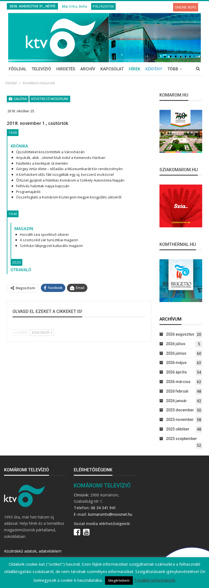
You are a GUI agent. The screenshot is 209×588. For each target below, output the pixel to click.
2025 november (180, 419)
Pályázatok (103, 6)
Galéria (20, 99)
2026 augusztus (180, 334)
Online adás (185, 7)
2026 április (176, 372)
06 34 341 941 (103, 507)
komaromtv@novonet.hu (110, 514)
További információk (154, 580)
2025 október (177, 429)
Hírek (134, 69)
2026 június (176, 353)
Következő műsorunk (49, 99)
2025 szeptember (181, 438)
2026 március (178, 381)
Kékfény (153, 69)
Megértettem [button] (119, 580)
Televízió (41, 69)
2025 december (180, 410)
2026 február (177, 391)
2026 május (176, 362)
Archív (87, 69)
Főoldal (17, 69)
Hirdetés (65, 69)
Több (172, 69)
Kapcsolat (112, 69)
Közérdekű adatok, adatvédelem (33, 551)
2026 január (176, 401)
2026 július (175, 344)
